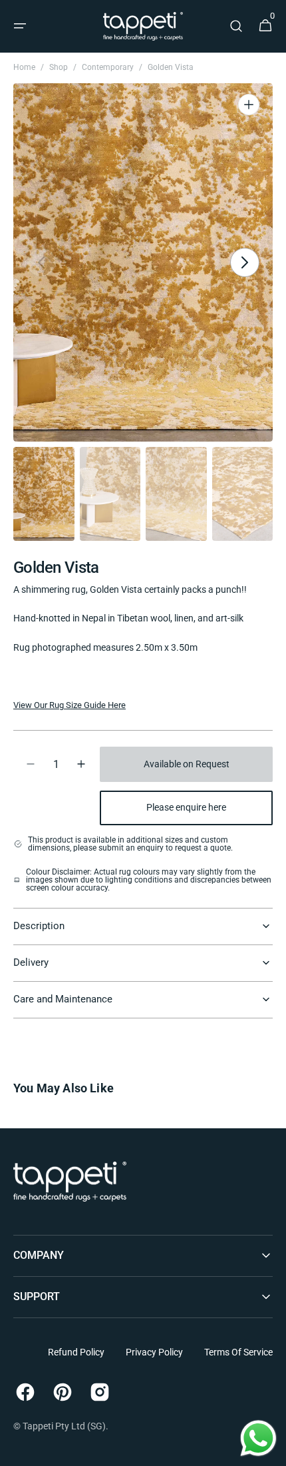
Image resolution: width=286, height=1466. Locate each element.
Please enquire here (186, 807)
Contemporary (108, 67)
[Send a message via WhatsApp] (258, 1438)
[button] (20, 26)
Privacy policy (154, 1352)
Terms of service (238, 1352)
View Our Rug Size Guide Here (69, 705)
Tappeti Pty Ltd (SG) (64, 1426)
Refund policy (76, 1352)
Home (24, 67)
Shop (58, 67)
